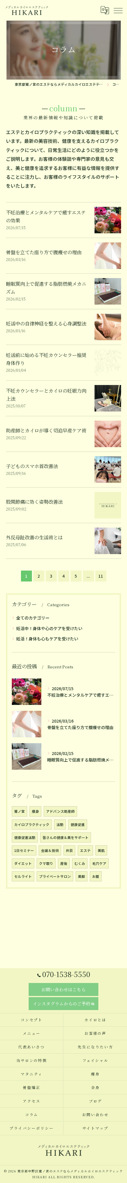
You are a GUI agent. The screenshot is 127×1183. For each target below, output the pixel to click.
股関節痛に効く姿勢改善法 (34, 501)
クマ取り (46, 863)
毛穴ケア (99, 863)
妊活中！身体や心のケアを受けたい (49, 628)
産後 (63, 863)
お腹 (95, 876)
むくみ (79, 863)
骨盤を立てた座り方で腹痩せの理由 (44, 252)
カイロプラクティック (31, 824)
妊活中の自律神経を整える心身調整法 (46, 323)
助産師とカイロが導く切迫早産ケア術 (46, 430)
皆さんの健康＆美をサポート (66, 837)
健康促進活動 (24, 837)
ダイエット (23, 863)
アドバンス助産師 (60, 811)
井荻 (69, 850)
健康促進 (78, 824)
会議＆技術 (50, 850)
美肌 (101, 850)
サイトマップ (95, 1128)
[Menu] (118, 10)
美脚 (81, 876)
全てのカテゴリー (32, 618)
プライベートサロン (55, 876)
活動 (60, 824)
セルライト (23, 876)
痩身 (35, 811)
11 (100, 576)
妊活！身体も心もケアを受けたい (47, 639)
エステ (85, 850)
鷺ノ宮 (19, 811)
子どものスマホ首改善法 (32, 466)
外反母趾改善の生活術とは (34, 537)
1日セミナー (24, 850)
